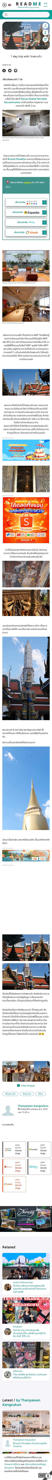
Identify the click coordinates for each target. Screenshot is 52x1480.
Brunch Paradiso (17, 159)
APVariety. (18, 1371)
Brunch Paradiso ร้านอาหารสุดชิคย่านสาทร (30, 1445)
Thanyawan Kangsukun (24, 1439)
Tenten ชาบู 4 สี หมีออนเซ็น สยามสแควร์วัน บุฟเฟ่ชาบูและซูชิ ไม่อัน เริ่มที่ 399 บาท (29, 1333)
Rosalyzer (17, 1326)
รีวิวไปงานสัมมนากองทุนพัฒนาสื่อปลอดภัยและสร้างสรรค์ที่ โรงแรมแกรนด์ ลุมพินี (29, 1289)
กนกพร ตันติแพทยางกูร (23, 1282)
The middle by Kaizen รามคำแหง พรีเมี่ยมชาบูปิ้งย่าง (30, 1376)
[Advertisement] (26, 902)
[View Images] (10, 1067)
